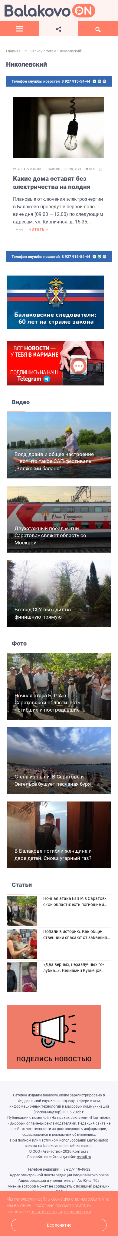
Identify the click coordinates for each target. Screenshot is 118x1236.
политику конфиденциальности (61, 1211)
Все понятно (59, 1225)
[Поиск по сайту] (98, 28)
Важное (54, 169)
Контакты (80, 1151)
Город (68, 169)
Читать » (38, 229)
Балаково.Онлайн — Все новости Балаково (50, 10)
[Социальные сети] (58, 28)
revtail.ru (84, 1157)
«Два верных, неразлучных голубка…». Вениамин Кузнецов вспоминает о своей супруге (73, 970)
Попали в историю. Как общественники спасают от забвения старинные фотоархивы (75, 937)
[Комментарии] (101, 169)
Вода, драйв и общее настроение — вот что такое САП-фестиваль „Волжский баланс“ (54, 461)
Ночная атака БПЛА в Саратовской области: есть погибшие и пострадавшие (47, 702)
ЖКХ (78, 169)
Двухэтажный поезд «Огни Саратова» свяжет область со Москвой (50, 535)
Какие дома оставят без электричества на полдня (51, 182)
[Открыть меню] (19, 28)
